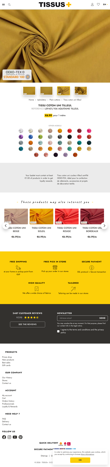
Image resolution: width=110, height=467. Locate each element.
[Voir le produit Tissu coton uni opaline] (60, 143)
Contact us (6, 383)
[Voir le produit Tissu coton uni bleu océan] (21, 149)
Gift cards (6, 365)
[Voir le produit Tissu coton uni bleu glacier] (40, 143)
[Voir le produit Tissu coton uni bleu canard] (79, 143)
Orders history (8, 401)
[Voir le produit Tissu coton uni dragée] (46, 155)
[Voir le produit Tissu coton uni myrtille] (55, 155)
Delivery (5, 421)
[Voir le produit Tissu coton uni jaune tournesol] (30, 143)
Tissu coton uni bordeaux (68, 229)
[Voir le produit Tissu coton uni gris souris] (21, 143)
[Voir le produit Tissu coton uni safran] (50, 149)
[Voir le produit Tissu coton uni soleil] (60, 131)
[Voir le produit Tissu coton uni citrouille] (75, 155)
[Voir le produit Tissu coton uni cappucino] (40, 149)
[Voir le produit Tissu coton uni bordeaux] (79, 131)
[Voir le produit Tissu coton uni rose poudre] (50, 143)
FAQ (4, 419)
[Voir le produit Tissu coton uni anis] (40, 137)
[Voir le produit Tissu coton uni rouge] (69, 131)
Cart (4, 398)
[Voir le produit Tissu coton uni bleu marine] (89, 143)
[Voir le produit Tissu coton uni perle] (50, 137)
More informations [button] (87, 454)
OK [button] (80, 460)
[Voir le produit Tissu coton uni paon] (69, 149)
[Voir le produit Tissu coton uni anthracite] (60, 137)
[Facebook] (4, 437)
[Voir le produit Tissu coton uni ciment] (69, 143)
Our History (7, 377)
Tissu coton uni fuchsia (93, 229)
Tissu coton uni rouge (43, 229)
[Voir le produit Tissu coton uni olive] (79, 149)
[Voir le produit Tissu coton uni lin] (40, 131)
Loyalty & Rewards (9, 406)
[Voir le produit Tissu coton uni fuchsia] (89, 131)
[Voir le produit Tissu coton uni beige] (50, 131)
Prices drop (7, 357)
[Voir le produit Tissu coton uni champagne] (89, 149)
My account (7, 395)
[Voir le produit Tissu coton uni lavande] (65, 155)
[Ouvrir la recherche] (9, 4)
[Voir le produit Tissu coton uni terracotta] (89, 137)
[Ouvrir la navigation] (3, 4)
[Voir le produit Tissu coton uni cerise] (79, 137)
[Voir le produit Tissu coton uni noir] (69, 137)
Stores (4, 380)
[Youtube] (15, 437)
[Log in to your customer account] (92, 4)
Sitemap (44, 456)
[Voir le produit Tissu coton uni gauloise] (30, 137)
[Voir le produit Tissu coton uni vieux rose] (60, 149)
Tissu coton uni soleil (17, 229)
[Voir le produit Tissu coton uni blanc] (21, 131)
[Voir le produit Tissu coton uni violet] (21, 137)
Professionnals (8, 404)
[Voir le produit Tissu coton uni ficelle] (30, 149)
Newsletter (64, 313)
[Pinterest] (20, 437)
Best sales (6, 362)
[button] (5, 225)
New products (8, 360)
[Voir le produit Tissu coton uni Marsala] (36, 155)
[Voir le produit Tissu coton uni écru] (30, 131)
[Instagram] (9, 437)
